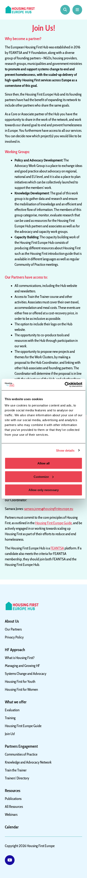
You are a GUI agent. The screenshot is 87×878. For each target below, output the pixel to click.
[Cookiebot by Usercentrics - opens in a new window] (64, 384)
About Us (12, 621)
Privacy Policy (14, 637)
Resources (12, 790)
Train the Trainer (16, 770)
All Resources (14, 806)
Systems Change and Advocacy (25, 673)
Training (10, 718)
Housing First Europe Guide (53, 523)
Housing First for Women (21, 689)
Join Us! (10, 734)
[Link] (10, 860)
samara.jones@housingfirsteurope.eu (48, 509)
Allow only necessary (44, 490)
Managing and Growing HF (22, 665)
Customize (41, 476)
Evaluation (12, 710)
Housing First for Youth (20, 681)
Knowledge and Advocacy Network (28, 762)
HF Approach (15, 649)
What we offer (16, 701)
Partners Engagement (21, 746)
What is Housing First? (20, 658)
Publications (13, 798)
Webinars (11, 814)
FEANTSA (57, 548)
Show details (65, 450)
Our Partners (13, 629)
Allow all (43, 463)
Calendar (12, 827)
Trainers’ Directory (17, 778)
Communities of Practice (21, 754)
